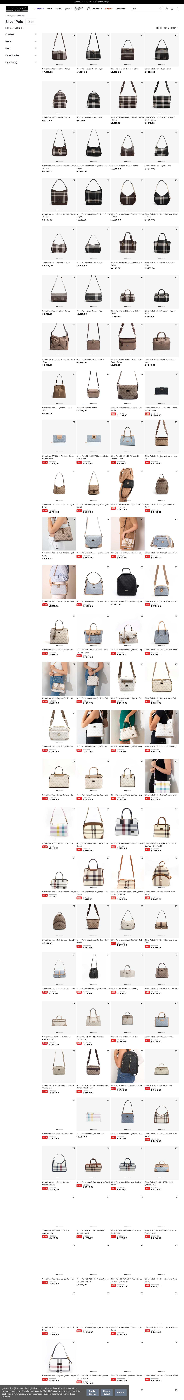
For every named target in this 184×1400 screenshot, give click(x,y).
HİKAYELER (121, 9)
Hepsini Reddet (106, 1392)
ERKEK (59, 9)
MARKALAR (39, 9)
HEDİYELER (97, 9)
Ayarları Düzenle (92, 1392)
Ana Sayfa (9, 16)
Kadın (31, 21)
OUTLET (109, 9)
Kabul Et (121, 1392)
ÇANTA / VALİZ (79, 9)
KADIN (50, 9)
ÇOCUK (68, 9)
